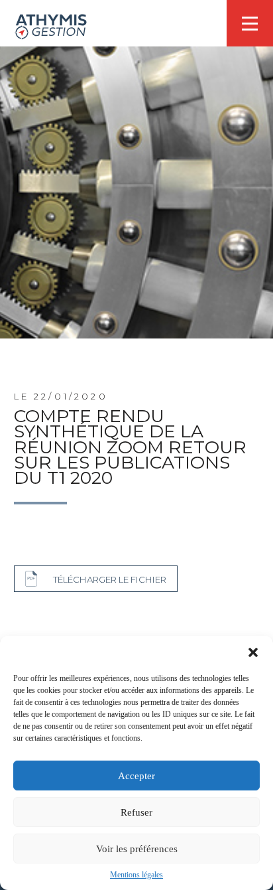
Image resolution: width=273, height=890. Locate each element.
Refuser (136, 812)
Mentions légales (136, 874)
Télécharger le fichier (109, 579)
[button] (253, 652)
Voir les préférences (137, 849)
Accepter (136, 776)
